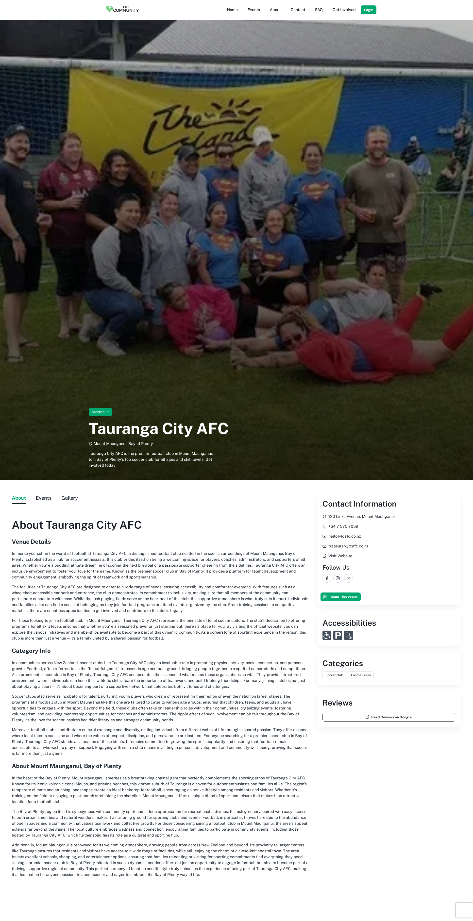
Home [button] (232, 9)
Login (368, 10)
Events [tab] (43, 498)
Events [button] (254, 9)
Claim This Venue (343, 597)
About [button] (275, 9)
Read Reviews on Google (391, 717)
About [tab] (19, 498)
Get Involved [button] (344, 9)
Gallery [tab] (69, 498)
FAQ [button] (319, 9)
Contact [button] (298, 9)
